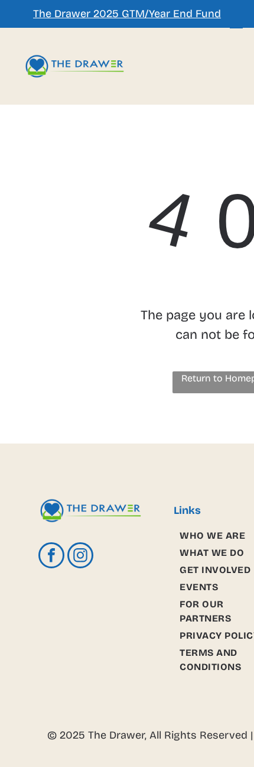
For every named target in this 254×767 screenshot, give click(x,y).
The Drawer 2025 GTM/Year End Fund (127, 13)
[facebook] (51, 556)
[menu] (236, 24)
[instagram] (80, 556)
